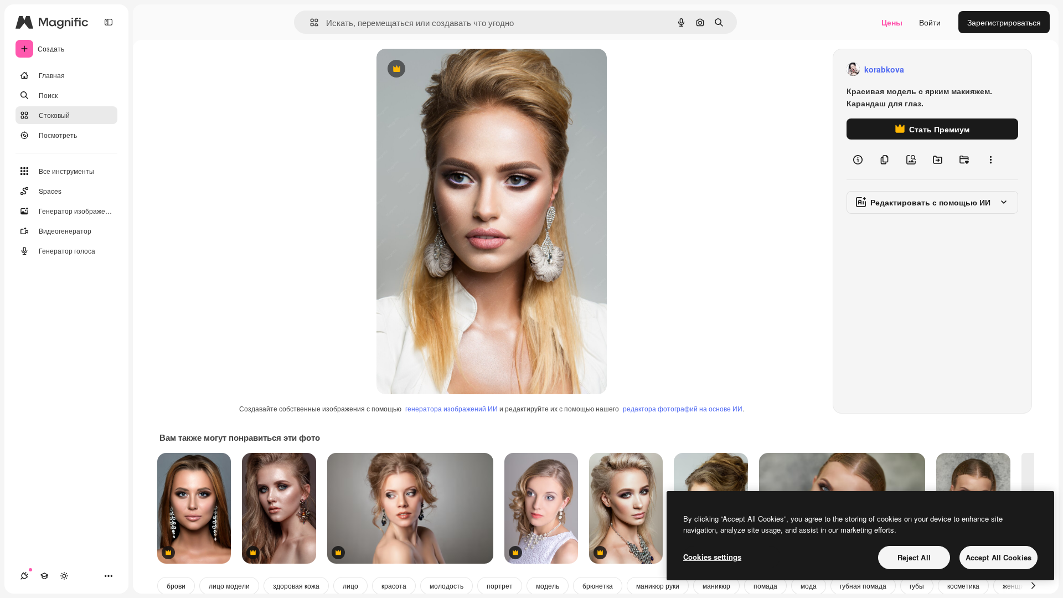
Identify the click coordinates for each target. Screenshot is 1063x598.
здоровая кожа (296, 585)
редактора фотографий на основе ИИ (682, 408)
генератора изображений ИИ (451, 408)
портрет (500, 585)
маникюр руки (657, 585)
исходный (450, 69)
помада (765, 585)
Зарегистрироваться (1004, 22)
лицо (350, 585)
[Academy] (44, 576)
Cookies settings (712, 556)
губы (917, 585)
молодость (446, 585)
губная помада (863, 585)
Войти (930, 22)
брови (176, 585)
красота (393, 585)
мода (809, 585)
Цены (891, 22)
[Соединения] (24, 576)
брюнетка (597, 585)
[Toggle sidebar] (108, 22)
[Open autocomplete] (310, 22)
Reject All (914, 557)
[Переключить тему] (64, 576)
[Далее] (1033, 586)
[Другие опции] (990, 159)
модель (547, 585)
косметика (963, 585)
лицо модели (229, 585)
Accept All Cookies (998, 557)
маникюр (716, 585)
